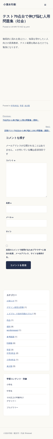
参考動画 (10, 336)
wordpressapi (12, 330)
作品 (8, 320)
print (28, 26)
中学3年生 (15, 105)
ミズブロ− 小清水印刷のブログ (20, 313)
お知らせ (10, 300)
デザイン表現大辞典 (15, 307)
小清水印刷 (9, 4)
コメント (10, 160)
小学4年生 (11, 359)
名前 (8, 202)
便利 (8, 326)
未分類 (27, 105)
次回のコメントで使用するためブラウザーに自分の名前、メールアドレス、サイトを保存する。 (26, 253)
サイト (9, 231)
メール (9, 217)
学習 (21, 105)
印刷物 (9, 343)
